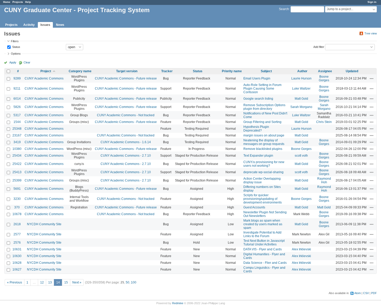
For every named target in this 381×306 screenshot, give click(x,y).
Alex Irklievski (301, 249)
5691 (17, 189)
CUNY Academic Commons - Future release (126, 78)
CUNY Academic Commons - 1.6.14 (126, 142)
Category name (80, 71)
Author (302, 71)
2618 (17, 224)
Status (15, 46)
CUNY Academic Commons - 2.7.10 (126, 155)
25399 (17, 180)
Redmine (177, 303)
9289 (17, 78)
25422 (17, 164)
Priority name (232, 71)
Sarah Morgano (301, 107)
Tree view (370, 33)
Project (45, 71)
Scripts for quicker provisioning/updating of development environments (262, 198)
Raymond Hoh (324, 180)
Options (16, 53)
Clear (27, 62)
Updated (352, 71)
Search (284, 9)
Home (6, 2)
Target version (126, 71)
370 (17, 207)
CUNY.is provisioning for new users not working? (263, 163)
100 (133, 282)
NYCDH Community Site (44, 224)
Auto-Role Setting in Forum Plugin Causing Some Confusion (262, 88)
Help (28, 2)
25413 (17, 172)
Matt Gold (301, 98)
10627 (17, 269)
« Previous (14, 282)
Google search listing (258, 98)
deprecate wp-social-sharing (263, 172)
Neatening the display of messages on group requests (263, 142)
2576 (17, 242)
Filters (15, 41)
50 (127, 282)
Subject (266, 71)
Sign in (372, 2)
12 (42, 282)
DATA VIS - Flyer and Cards (262, 249)
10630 (17, 256)
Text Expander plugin (258, 155)
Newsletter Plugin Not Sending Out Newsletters (265, 214)
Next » (76, 282)
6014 (17, 98)
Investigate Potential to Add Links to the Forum (262, 234)
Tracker (167, 71)
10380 (17, 149)
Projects (17, 2)
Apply (12, 62)
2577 (17, 234)
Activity (29, 25)
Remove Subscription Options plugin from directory (264, 107)
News (60, 25)
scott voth (301, 155)
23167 (17, 135)
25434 (17, 155)
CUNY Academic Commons (44, 78)
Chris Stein (324, 122)
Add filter (318, 46)
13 (50, 282)
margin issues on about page (263, 135)
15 (66, 282)
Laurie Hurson (301, 78)
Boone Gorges (324, 78)
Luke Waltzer (301, 88)
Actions (372, 78)
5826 (17, 107)
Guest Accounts (254, 207)
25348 (17, 128)
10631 (17, 249)
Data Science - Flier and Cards (265, 263)
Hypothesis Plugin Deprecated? (256, 128)
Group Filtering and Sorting (262, 122)
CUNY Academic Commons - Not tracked (125, 115)
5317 (17, 115)
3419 (17, 142)
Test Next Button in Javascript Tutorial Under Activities (264, 242)
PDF (374, 293)
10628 (17, 263)
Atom (357, 293)
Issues (45, 25)
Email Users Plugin (256, 78)
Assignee (325, 71)
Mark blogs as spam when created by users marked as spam (262, 224)
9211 (16, 88)
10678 (17, 214)
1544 (17, 122)
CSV (366, 293)
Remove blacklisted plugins (262, 149)
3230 (17, 199)
